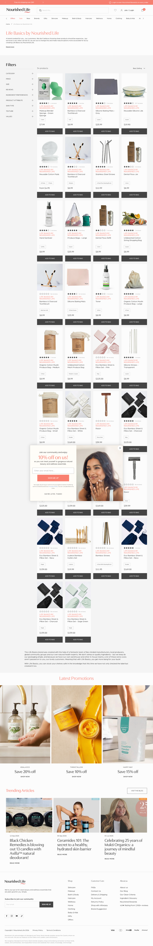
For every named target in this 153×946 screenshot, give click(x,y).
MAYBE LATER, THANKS (53, 494)
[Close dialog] (120, 448)
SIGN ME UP (53, 478)
